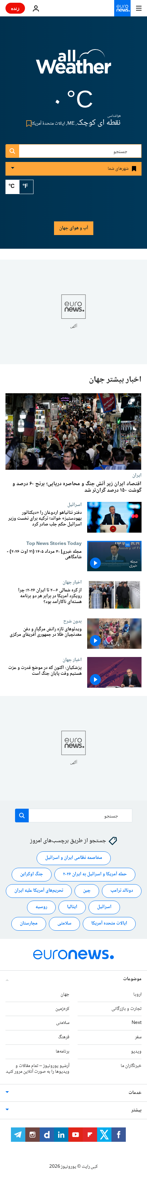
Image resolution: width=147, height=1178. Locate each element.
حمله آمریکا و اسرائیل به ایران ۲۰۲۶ (95, 874)
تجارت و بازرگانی (126, 1009)
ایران (137, 475)
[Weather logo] (73, 66)
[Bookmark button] (27, 123)
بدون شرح (72, 621)
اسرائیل (104, 907)
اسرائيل (74, 504)
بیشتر (136, 1110)
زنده (15, 8)
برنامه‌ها (62, 1051)
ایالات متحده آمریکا (109, 923)
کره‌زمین (62, 1009)
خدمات (135, 1093)
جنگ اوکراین (31, 874)
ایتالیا (72, 907)
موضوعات (132, 979)
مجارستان (29, 923)
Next (137, 1023)
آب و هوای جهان (73, 228)
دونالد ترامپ (121, 891)
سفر (138, 1037)
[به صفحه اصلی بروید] (122, 8)
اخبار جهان (72, 582)
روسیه (41, 907)
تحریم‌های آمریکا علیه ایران (38, 891)
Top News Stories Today (54, 543)
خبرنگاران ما (131, 1066)
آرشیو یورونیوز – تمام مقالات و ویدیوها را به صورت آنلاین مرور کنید (37, 1069)
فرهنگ (63, 1037)
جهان (65, 994)
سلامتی (64, 923)
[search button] (12, 151)
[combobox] (73, 151)
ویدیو (136, 1051)
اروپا (137, 994)
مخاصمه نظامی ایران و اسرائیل (73, 858)
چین (87, 891)
